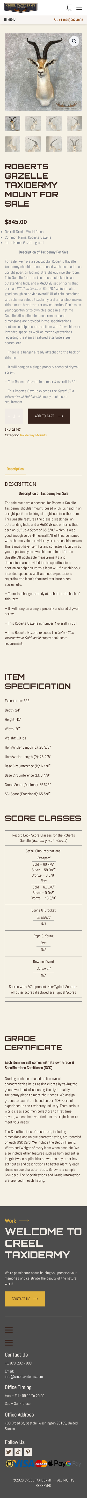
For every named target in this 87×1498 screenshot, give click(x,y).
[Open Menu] (9, 1330)
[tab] (15, 469)
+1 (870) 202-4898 (71, 20)
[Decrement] (8, 416)
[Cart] (69, 8)
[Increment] (19, 416)
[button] (74, 41)
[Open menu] (79, 8)
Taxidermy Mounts (33, 435)
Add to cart (44, 415)
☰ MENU (9, 20)
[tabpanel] (43, 839)
